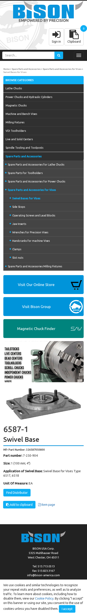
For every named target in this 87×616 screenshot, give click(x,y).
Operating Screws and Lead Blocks (33, 215)
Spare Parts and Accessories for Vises (62, 69)
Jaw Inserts (19, 223)
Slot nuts (17, 257)
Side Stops (18, 206)
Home (6, 69)
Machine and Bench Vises (21, 113)
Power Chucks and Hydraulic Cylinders (29, 97)
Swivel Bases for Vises (15, 72)
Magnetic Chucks (16, 105)
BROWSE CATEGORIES (20, 80)
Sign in (56, 41)
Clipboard (74, 41)
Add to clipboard (21, 504)
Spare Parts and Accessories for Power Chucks (36, 181)
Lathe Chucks (14, 88)
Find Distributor (17, 492)
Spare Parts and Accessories (26, 69)
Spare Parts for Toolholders (25, 173)
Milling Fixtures (15, 122)
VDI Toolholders (16, 130)
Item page (48, 504)
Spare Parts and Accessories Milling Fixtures (35, 266)
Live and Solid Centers (19, 139)
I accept (67, 609)
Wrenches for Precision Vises (30, 232)
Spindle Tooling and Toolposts (24, 147)
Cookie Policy (44, 598)
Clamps (16, 249)
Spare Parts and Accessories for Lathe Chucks (36, 164)
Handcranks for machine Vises (31, 240)
